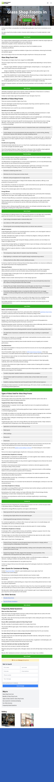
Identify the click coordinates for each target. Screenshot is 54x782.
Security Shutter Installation (10, 601)
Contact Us (27, 501)
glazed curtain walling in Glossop (23, 447)
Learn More (27, 306)
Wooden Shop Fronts (9, 598)
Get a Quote (27, 88)
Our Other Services (7, 703)
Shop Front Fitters (10, 571)
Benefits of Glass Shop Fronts (10, 696)
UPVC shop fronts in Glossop (34, 352)
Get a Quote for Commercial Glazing (12, 701)
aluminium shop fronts (46, 312)
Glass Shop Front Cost (8, 694)
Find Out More (27, 154)
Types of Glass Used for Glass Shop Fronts (13, 698)
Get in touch (27, 20)
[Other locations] (47, 3)
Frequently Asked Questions (10, 705)
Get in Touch (27, 37)
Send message (20, 686)
